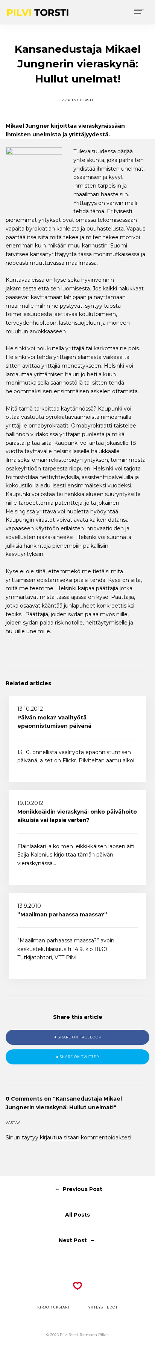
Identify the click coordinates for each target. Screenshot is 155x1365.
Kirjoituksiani (53, 1307)
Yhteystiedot (103, 1307)
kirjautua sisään (59, 1137)
